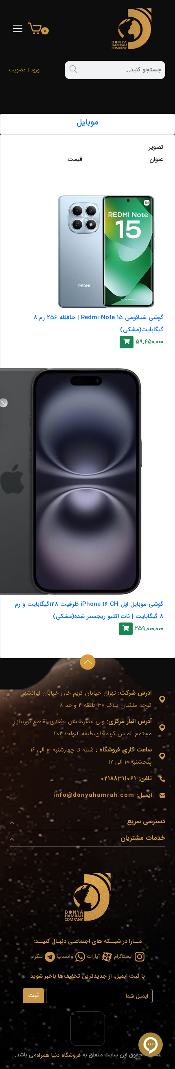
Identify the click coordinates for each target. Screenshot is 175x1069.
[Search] (73, 68)
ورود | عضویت (32, 70)
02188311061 (118, 779)
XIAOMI (149, 183)
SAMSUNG (144, 170)
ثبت (33, 995)
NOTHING (145, 643)
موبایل (87, 122)
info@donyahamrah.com (93, 795)
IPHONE (148, 356)
